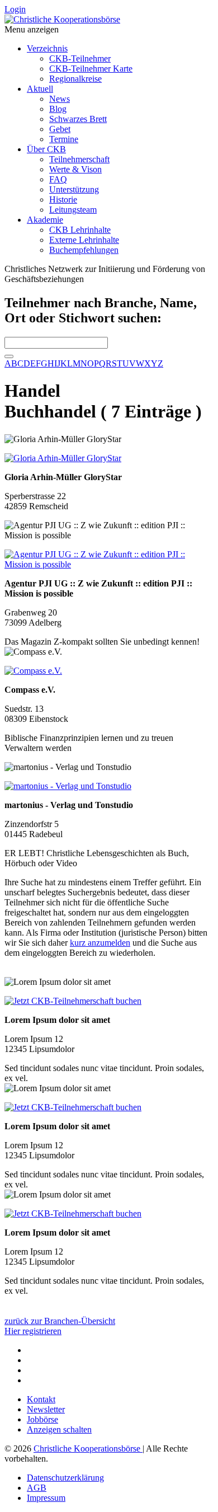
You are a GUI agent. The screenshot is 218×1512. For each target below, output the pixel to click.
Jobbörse (42, 1419)
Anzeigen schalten (59, 1429)
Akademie (45, 219)
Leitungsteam (73, 209)
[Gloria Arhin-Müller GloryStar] (62, 458)
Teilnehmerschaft (79, 159)
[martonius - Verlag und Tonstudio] (67, 786)
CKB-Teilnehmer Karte (90, 68)
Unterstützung (74, 189)
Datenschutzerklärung (65, 1477)
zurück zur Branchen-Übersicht (59, 1321)
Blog (58, 109)
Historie (63, 199)
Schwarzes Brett (78, 119)
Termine (63, 139)
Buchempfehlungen (84, 250)
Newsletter (46, 1409)
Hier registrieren (32, 1331)
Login (15, 9)
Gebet (59, 129)
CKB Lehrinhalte (80, 229)
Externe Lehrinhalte (84, 240)
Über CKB (46, 149)
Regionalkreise (75, 78)
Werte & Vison (75, 169)
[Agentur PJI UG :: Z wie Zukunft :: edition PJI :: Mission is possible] (109, 564)
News (59, 99)
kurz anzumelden (100, 942)
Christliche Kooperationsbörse (88, 1448)
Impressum (46, 1497)
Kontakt (41, 1399)
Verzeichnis (47, 48)
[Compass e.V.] (33, 670)
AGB (36, 1487)
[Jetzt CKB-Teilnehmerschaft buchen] (72, 1001)
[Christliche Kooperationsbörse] (62, 19)
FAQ (58, 179)
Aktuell (40, 88)
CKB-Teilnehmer (80, 58)
